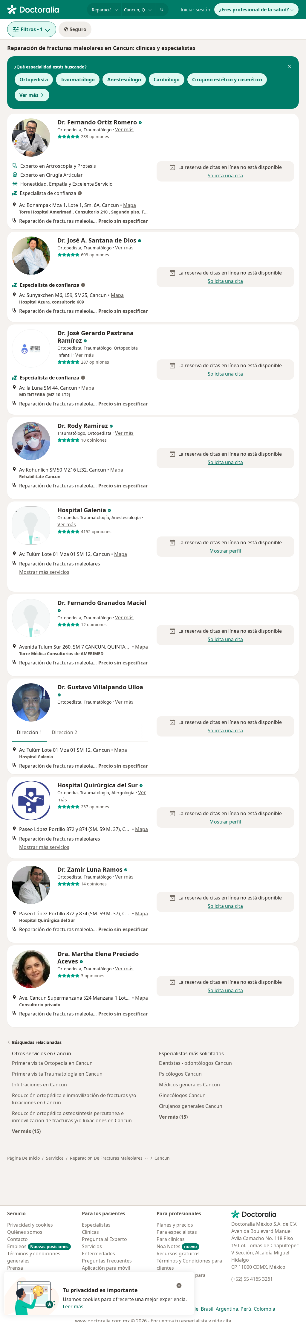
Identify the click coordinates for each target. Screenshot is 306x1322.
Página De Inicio (23, 1158)
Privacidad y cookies (30, 1225)
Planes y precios (175, 1225)
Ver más (29, 95)
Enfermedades (98, 1253)
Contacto (17, 1239)
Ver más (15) (26, 1131)
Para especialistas (177, 1232)
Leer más (73, 1306)
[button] (289, 67)
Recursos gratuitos (178, 1253)
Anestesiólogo (124, 79)
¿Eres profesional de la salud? (254, 9)
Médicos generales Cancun (189, 1084)
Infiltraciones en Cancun (39, 1084)
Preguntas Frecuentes (107, 1260)
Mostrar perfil (225, 551)
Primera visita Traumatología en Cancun (57, 1074)
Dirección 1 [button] (29, 732)
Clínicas (90, 1232)
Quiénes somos (24, 1232)
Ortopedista (33, 79)
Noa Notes (177, 1246)
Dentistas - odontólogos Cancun (195, 1063)
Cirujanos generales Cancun (190, 1106)
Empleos (37, 1246)
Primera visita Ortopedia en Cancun (52, 1063)
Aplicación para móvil (106, 1268)
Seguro (78, 29)
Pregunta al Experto (104, 1239)
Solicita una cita (225, 175)
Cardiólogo (167, 79)
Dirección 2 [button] (64, 732)
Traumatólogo (78, 79)
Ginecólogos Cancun (182, 1095)
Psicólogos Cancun (180, 1074)
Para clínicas (171, 1239)
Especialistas (96, 1225)
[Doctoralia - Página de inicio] (44, 9)
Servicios (55, 1158)
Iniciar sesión (195, 9)
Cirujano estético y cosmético (227, 79)
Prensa (15, 1268)
